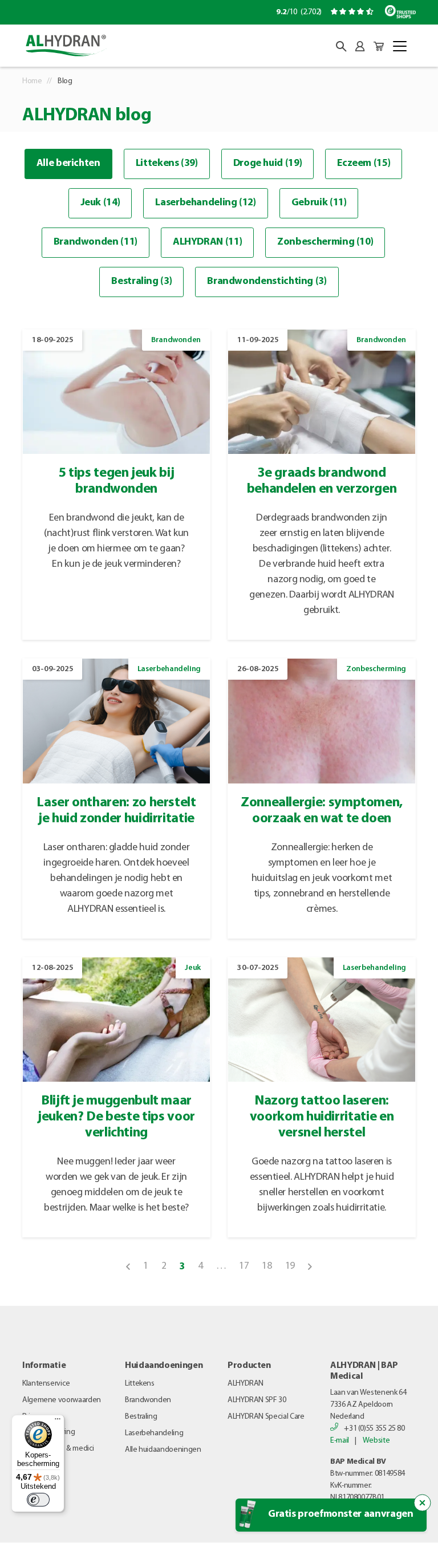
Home (32, 81)
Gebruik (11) (319, 203)
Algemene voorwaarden (61, 1400)
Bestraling (141, 1416)
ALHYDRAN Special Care (266, 1416)
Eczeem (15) (363, 164)
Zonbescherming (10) (325, 242)
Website (376, 1440)
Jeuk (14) (100, 203)
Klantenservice (46, 1383)
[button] (341, 46)
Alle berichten (68, 164)
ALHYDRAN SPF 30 (257, 1400)
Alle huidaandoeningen (163, 1449)
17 (244, 1266)
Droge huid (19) (267, 164)
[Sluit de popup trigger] (422, 1503)
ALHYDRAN (245, 1383)
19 (290, 1266)
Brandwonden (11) (95, 242)
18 (266, 1266)
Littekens (140, 1383)
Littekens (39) (167, 164)
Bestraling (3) (141, 282)
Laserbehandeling (154, 1433)
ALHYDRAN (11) (207, 242)
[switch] (38, 1500)
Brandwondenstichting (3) (266, 282)
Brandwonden (148, 1400)
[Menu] (57, 1421)
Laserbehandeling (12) (205, 203)
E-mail (339, 1440)
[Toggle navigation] (400, 46)
